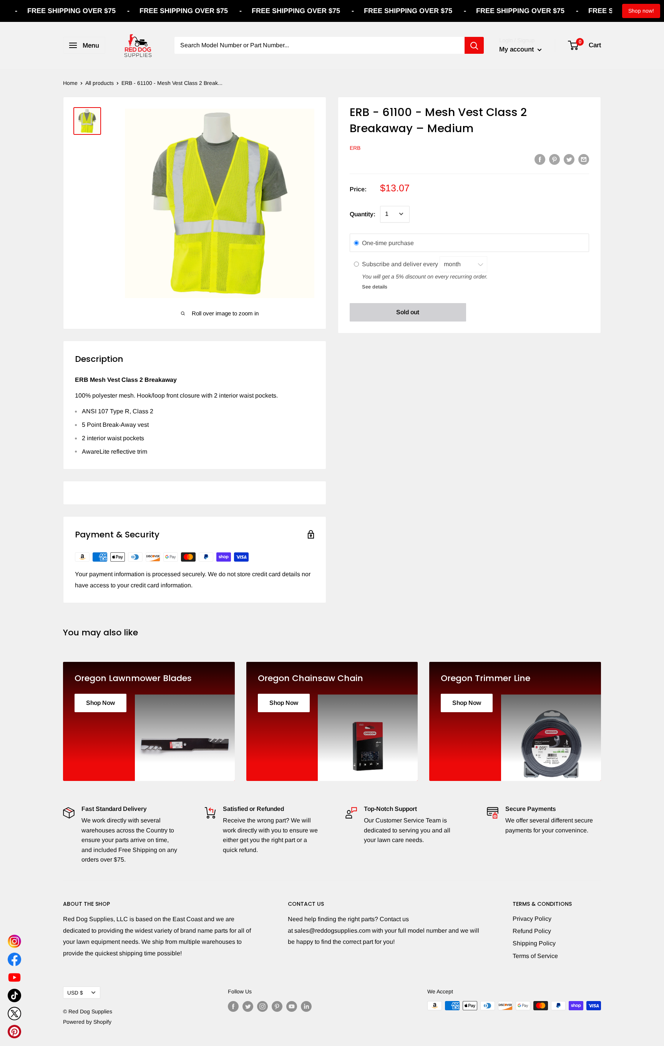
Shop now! (641, 11)
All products (99, 83)
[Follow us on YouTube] (291, 1006)
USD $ (75, 993)
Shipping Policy (534, 943)
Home (70, 83)
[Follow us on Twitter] (247, 1006)
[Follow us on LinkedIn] (306, 1006)
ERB (355, 148)
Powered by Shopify (87, 1022)
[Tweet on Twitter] (569, 159)
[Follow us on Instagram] (262, 1006)
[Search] (474, 45)
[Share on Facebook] (540, 159)
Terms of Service (535, 956)
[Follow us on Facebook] (233, 1006)
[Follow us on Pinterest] (277, 1006)
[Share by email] (583, 159)
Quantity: (362, 214)
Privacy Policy (532, 918)
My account (517, 49)
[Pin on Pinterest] (554, 159)
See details (374, 286)
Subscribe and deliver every (401, 263)
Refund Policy (532, 931)
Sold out (407, 312)
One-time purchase (388, 242)
